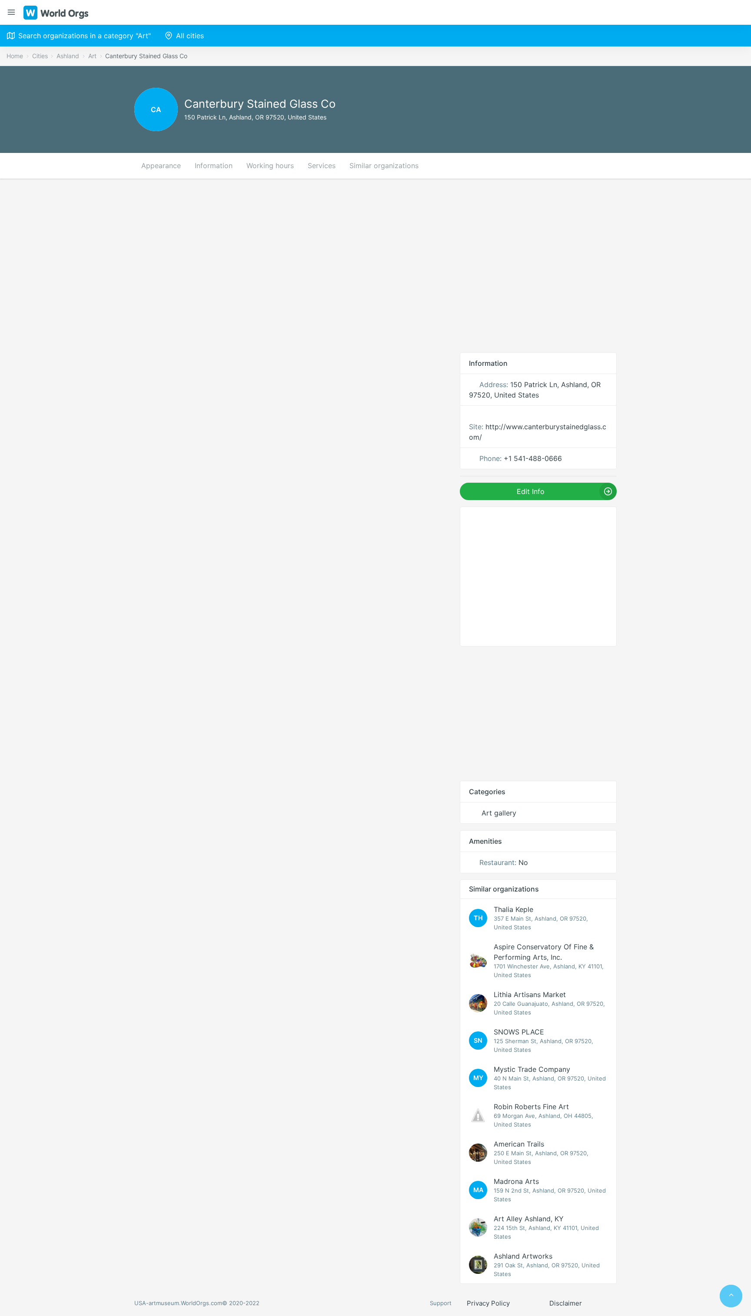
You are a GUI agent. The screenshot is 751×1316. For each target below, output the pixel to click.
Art (92, 56)
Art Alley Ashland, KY (529, 1218)
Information (214, 165)
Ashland (67, 56)
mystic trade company (532, 1069)
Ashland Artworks (523, 1256)
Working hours (270, 165)
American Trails (519, 1144)
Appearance (161, 165)
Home (15, 56)
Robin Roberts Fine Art (531, 1106)
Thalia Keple (513, 909)
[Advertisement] (375, 265)
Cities (40, 56)
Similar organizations (384, 165)
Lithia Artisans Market (530, 994)
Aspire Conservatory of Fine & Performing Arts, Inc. (544, 951)
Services (322, 165)
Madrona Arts (516, 1181)
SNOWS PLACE (519, 1032)
